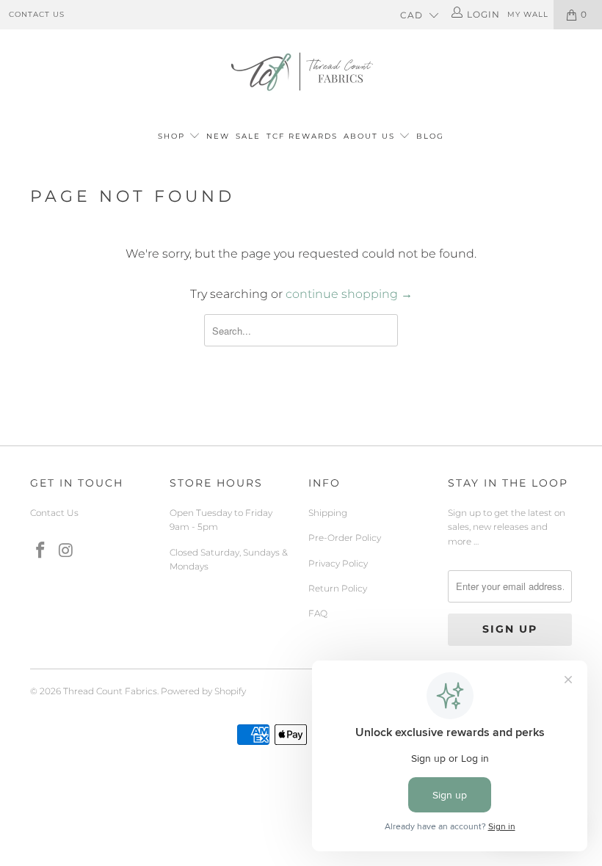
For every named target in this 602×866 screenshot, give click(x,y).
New (218, 136)
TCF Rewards (302, 136)
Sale (248, 136)
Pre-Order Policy (344, 537)
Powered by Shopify (203, 690)
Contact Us (37, 14)
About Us (371, 136)
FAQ (317, 613)
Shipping (327, 512)
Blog (430, 136)
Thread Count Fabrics (110, 690)
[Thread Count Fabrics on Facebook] (41, 551)
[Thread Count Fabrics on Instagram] (67, 551)
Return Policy (337, 588)
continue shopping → (349, 294)
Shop (171, 136)
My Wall (527, 14)
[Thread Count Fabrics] (301, 71)
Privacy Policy (338, 563)
